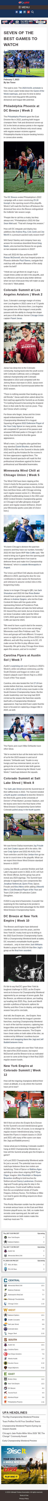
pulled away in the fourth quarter (26, 810)
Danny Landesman (25, 1181)
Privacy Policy (24, 1499)
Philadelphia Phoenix (17, 117)
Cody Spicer (13, 852)
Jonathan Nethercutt (12, 884)
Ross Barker (34, 593)
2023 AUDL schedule (31, 88)
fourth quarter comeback (15, 795)
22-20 (18, 689)
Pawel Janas (16, 318)
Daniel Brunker (22, 446)
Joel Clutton (13, 849)
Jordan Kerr (33, 855)
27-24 (36, 683)
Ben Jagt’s (37, 947)
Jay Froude (38, 846)
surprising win (17, 666)
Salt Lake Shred (15, 789)
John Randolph (24, 1175)
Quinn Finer (27, 884)
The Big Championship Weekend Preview (20, 1417)
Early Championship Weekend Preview (19, 1441)
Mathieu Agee (36, 1169)
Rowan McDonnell (12, 257)
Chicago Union (36, 315)
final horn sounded (23, 950)
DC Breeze (12, 197)
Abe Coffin (30, 553)
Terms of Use (24, 1495)
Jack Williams (36, 945)
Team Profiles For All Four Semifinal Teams (21, 1421)
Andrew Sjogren (20, 599)
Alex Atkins (19, 887)
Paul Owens (25, 260)
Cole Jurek (32, 232)
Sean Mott (8, 223)
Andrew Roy (21, 232)
